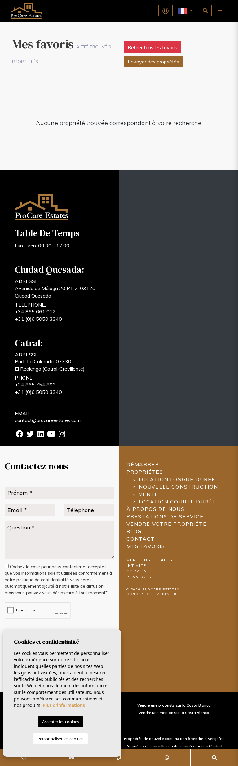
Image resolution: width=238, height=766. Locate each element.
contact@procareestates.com (48, 420)
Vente (148, 494)
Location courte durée (177, 501)
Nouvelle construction (178, 487)
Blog (134, 531)
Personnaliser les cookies (60, 739)
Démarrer (142, 464)
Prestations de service (165, 516)
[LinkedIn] (40, 435)
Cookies (136, 571)
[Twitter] (30, 435)
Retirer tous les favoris (152, 47)
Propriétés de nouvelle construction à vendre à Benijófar (174, 738)
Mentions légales (149, 560)
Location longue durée (177, 479)
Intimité (136, 565)
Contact (140, 539)
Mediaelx (166, 594)
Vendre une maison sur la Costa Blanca (174, 712)
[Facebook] (19, 435)
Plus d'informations (64, 705)
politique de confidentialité (43, 579)
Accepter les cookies (60, 722)
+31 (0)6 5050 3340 (38, 319)
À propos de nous (155, 509)
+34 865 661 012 (35, 311)
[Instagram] (61, 435)
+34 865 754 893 (35, 384)
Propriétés (144, 472)
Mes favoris (145, 546)
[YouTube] (51, 435)
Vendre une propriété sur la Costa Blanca (174, 705)
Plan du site (142, 576)
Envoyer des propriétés (153, 62)
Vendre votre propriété (166, 524)
